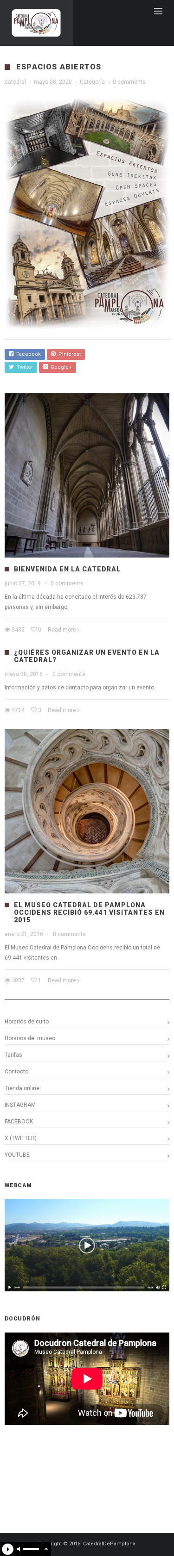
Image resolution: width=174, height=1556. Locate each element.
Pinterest (68, 354)
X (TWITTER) (21, 1138)
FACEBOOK (19, 1121)
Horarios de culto (27, 1021)
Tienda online (22, 1088)
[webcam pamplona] (87, 1289)
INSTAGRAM (20, 1105)
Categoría (92, 82)
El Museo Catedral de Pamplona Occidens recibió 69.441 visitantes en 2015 (89, 912)
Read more (62, 629)
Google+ (60, 367)
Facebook (27, 354)
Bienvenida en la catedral (67, 569)
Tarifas (13, 1055)
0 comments (129, 82)
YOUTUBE (17, 1155)
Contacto (16, 1071)
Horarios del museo (30, 1038)
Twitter (23, 367)
